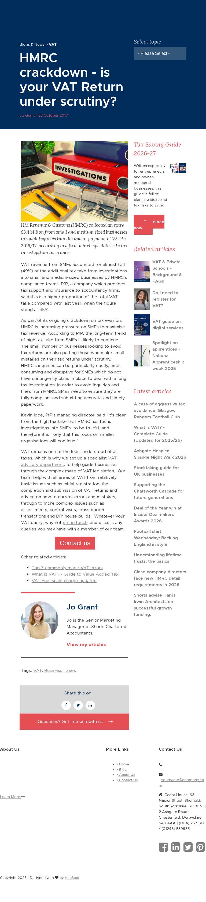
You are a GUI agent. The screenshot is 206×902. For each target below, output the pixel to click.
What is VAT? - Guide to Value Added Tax (75, 574)
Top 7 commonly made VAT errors (67, 567)
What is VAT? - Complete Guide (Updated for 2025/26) (158, 434)
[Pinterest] (200, 847)
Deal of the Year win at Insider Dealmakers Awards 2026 (158, 514)
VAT (37, 670)
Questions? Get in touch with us (70, 721)
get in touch (75, 522)
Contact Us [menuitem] (128, 780)
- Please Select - (154, 53)
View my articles (86, 644)
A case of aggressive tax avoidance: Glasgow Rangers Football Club (159, 410)
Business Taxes (60, 670)
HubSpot (72, 877)
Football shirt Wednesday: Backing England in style (156, 538)
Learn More (10, 796)
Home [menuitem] (123, 764)
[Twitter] (188, 847)
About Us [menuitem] (126, 774)
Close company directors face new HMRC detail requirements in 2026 (160, 578)
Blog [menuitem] (122, 769)
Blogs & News (32, 44)
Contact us (75, 543)
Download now (149, 224)
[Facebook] (163, 847)
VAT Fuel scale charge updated (64, 580)
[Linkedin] (175, 847)
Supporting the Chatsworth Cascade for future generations (159, 491)
